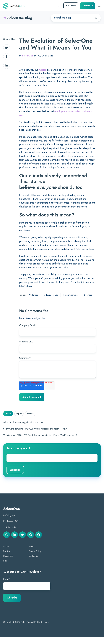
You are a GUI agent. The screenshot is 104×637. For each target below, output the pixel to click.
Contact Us (87, 5)
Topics (19, 413)
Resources (8, 556)
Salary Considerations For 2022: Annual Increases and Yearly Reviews (35, 428)
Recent (8, 413)
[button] (59, 5)
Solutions (7, 551)
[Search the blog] (96, 17)
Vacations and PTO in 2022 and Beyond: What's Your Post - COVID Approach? (40, 435)
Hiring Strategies (71, 294)
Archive (30, 413)
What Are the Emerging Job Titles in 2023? (23, 422)
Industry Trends (51, 294)
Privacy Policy (34, 551)
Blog (5, 560)
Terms (31, 546)
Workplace (33, 294)
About (6, 546)
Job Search (71, 5)
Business (88, 294)
